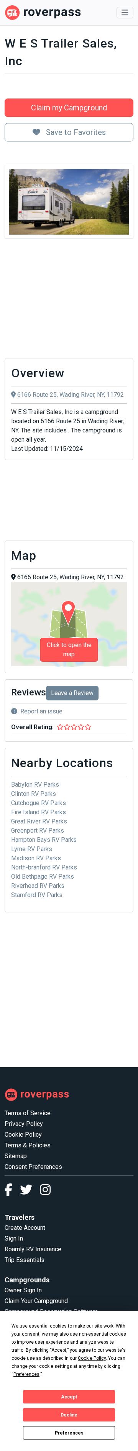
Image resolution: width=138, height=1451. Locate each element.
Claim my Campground (69, 107)
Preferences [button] (26, 1374)
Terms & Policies (28, 1145)
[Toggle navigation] (125, 12)
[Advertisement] (69, 300)
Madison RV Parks (36, 858)
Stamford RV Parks (36, 895)
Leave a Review (72, 693)
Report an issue (41, 711)
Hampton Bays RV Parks (44, 839)
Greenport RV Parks (37, 830)
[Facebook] (12, 1192)
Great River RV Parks (39, 821)
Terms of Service (28, 1113)
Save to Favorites (75, 132)
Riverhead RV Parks (37, 885)
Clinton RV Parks (33, 793)
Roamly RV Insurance (33, 1249)
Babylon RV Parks (35, 784)
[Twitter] (30, 1192)
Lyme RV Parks (31, 849)
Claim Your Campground (36, 1301)
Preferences (69, 1433)
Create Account (25, 1227)
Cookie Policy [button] (92, 1358)
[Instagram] (45, 1192)
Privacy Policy (24, 1123)
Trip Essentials (24, 1260)
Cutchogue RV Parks (38, 803)
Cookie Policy (23, 1134)
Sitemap (16, 1156)
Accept (69, 1397)
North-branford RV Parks (44, 867)
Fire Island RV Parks (38, 812)
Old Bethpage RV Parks (42, 876)
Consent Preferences (33, 1166)
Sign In (14, 1238)
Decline (69, 1415)
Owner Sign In (23, 1290)
